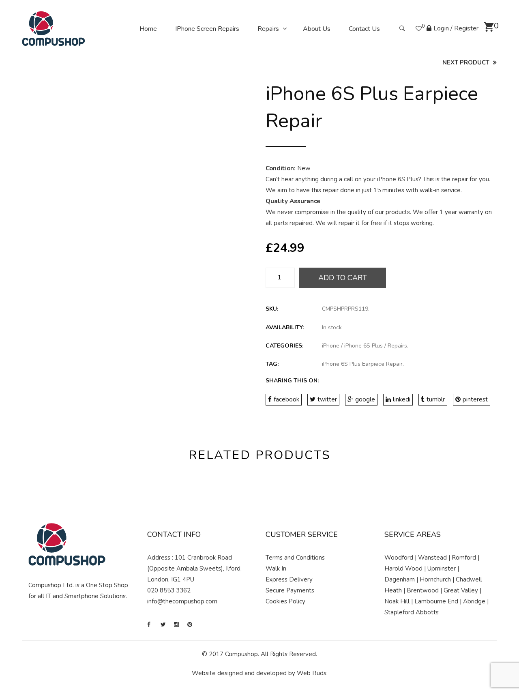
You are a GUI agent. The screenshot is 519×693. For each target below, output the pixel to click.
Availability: (285, 327)
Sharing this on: (292, 380)
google (365, 399)
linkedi (401, 399)
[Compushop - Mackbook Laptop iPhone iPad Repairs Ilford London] (53, 28)
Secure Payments (290, 590)
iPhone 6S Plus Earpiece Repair (362, 364)
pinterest (475, 399)
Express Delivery (289, 579)
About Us (316, 28)
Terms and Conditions (295, 558)
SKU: (272, 309)
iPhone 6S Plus (363, 346)
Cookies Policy (285, 601)
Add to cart (342, 278)
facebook (286, 399)
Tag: (272, 364)
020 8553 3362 (169, 590)
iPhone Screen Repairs (207, 28)
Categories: (284, 346)
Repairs (268, 28)
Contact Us (364, 28)
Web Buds (311, 673)
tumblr (436, 399)
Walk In (276, 568)
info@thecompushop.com (182, 601)
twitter (327, 399)
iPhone (330, 346)
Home (148, 28)
